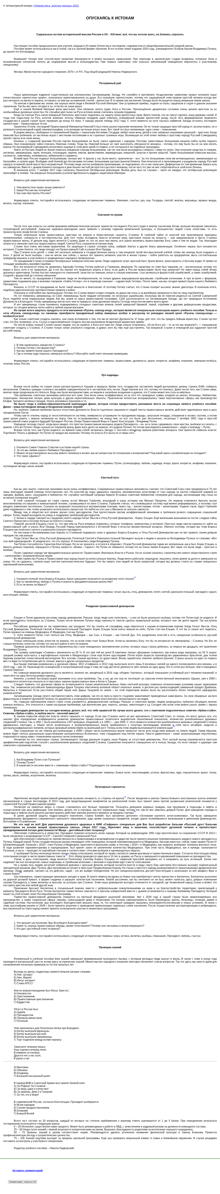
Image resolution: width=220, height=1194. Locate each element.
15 (21, 872)
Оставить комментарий (27, 1170)
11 (125, 797)
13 (106, 829)
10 (174, 726)
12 (135, 811)
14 (66, 855)
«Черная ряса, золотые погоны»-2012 (56, 5)
